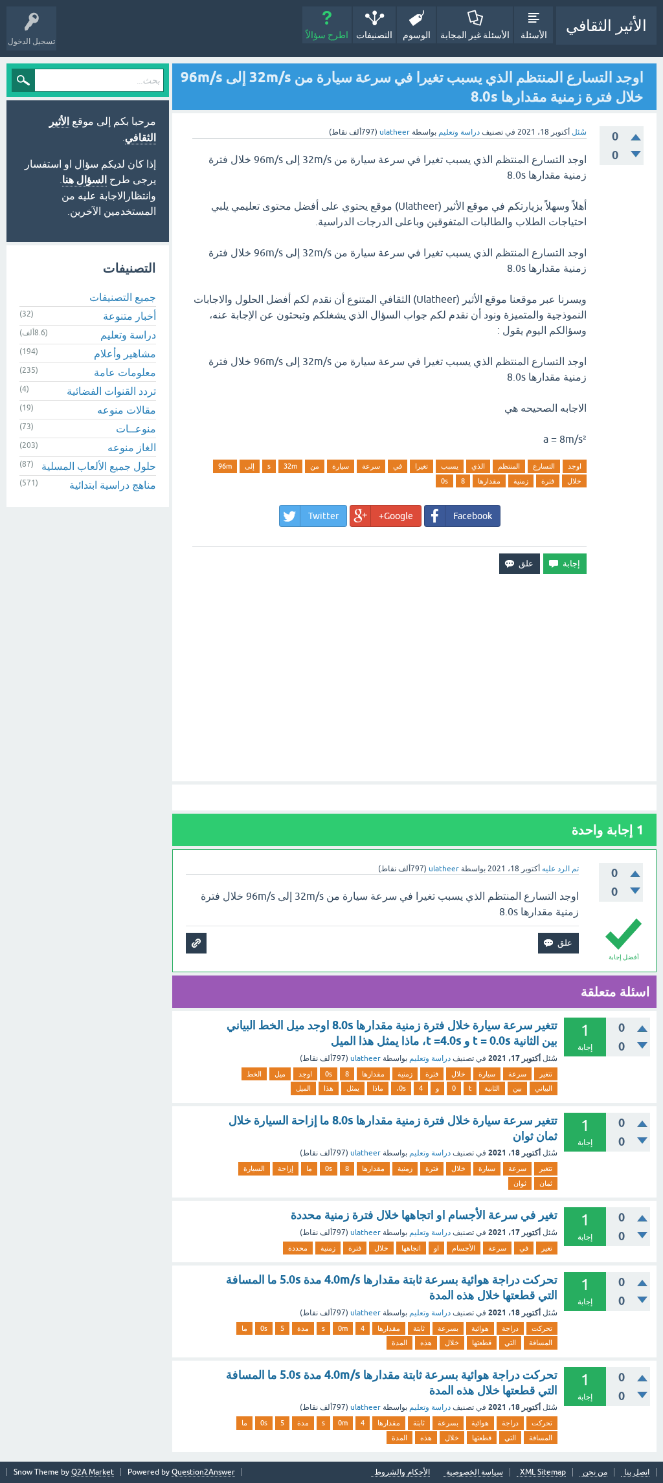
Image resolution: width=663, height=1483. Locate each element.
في (397, 466)
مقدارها (489, 481)
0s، (401, 1088)
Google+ (396, 516)
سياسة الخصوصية (474, 1472)
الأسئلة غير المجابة (475, 35)
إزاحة (285, 1168)
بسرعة (448, 1328)
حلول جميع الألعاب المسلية (98, 466)
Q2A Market (92, 1472)
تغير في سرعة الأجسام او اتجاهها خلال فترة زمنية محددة (424, 1214)
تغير (546, 1248)
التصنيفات (374, 35)
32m (290, 466)
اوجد (574, 466)
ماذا (377, 1088)
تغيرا (421, 466)
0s (444, 481)
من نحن (595, 1472)
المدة (399, 1342)
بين (517, 1088)
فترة (547, 481)
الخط (254, 1074)
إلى (249, 466)
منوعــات (136, 428)
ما (309, 1168)
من (314, 466)
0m (343, 1328)
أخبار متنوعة (129, 316)
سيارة (340, 466)
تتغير (545, 1074)
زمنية (520, 481)
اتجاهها (411, 1248)
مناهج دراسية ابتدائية (112, 485)
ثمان (545, 1183)
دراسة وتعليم (459, 132)
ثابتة (419, 1328)
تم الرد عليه (560, 868)
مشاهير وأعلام (125, 353)
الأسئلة (534, 35)
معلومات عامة (125, 372)
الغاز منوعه (131, 447)
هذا (328, 1088)
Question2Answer (203, 1472)
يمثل (352, 1088)
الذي (478, 466)
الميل (303, 1088)
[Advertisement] (414, 677)
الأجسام (463, 1248)
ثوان (519, 1183)
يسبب (449, 466)
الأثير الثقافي (606, 25)
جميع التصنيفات (122, 297)
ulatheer (365, 1058)
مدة (303, 1328)
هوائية (480, 1328)
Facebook (472, 516)
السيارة (254, 1168)
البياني (543, 1088)
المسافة (540, 1342)
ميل (280, 1074)
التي (510, 1342)
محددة (298, 1248)
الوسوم (417, 35)
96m (225, 466)
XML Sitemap (543, 1472)
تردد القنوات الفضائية (111, 391)
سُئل (579, 132)
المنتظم (509, 466)
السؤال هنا (84, 179)
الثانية (492, 1088)
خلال (574, 481)
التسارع (544, 466)
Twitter (323, 516)
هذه (426, 1342)
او (436, 1248)
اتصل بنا (636, 1472)
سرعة (371, 466)
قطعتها (481, 1342)
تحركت (542, 1328)
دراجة (510, 1328)
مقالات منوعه (126, 410)
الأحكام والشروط (402, 1472)
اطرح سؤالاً (327, 35)
